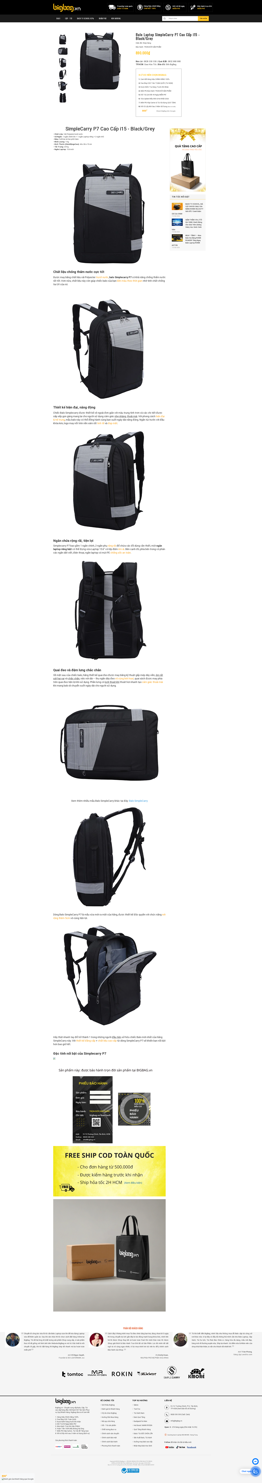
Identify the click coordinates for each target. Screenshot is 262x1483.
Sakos (136, 1405)
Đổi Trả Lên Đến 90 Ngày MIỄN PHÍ (153, 95)
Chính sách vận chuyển (110, 1434)
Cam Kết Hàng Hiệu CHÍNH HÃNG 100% (155, 79)
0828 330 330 (150, 61)
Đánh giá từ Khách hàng (111, 1409)
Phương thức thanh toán (111, 1446)
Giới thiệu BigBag (108, 1405)
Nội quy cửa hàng (108, 1421)
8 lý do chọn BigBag (109, 1413)
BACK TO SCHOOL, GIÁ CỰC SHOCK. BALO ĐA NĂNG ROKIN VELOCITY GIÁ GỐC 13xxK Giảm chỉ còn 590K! (187, 209)
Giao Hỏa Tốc (150, 64)
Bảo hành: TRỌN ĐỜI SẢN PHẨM (148, 47)
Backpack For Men (140, 1421)
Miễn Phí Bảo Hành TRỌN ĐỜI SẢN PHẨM (156, 91)
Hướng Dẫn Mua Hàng (110, 1417)
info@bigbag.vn (176, 1421)
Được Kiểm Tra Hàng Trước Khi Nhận (155, 87)
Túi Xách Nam (139, 1413)
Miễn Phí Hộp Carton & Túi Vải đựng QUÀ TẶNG (158, 103)
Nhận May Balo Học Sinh (143, 1446)
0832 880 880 (174, 61)
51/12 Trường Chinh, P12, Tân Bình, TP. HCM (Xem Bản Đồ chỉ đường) (184, 1407)
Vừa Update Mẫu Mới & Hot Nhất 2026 (155, 99)
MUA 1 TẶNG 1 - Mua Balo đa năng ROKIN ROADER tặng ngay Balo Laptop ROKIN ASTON (186, 240)
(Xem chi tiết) (172, 106)
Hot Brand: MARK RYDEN (143, 1425)
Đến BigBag (171, 64)
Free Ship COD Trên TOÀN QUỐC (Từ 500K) (157, 83)
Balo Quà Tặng (139, 1417)
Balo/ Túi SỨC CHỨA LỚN (143, 1434)
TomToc (137, 1409)
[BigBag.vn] (67, 8)
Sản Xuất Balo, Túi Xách (143, 1438)
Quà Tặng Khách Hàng (142, 1429)
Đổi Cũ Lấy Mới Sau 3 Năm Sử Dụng (154, 106)
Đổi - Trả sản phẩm (109, 1425)
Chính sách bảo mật (109, 1438)
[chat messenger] (255, 1464)
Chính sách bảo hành (109, 1442)
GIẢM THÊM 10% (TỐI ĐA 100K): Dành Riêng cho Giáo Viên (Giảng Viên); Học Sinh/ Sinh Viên (187, 225)
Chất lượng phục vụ (109, 1429)
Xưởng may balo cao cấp (143, 1442)
